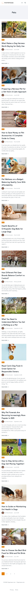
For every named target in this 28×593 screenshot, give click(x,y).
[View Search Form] (25, 3)
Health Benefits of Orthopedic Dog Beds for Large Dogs (12, 228)
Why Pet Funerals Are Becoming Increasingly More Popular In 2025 (13, 415)
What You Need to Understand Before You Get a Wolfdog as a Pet (13, 322)
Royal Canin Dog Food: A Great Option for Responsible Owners (12, 368)
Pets (3, 39)
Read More (5, 63)
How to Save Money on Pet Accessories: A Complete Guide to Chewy (13, 135)
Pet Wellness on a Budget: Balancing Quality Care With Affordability (13, 182)
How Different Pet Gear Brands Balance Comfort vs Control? (13, 275)
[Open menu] (22, 3)
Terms (16, 590)
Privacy (12, 590)
